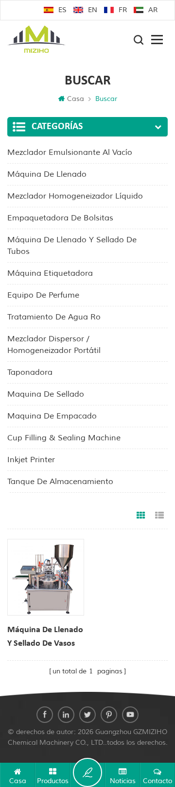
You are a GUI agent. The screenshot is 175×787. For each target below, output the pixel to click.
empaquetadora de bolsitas (60, 218)
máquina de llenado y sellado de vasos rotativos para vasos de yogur (45, 638)
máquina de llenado (47, 174)
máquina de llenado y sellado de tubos (72, 245)
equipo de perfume (43, 295)
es (62, 10)
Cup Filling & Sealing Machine (64, 438)
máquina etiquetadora (50, 273)
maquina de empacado (52, 416)
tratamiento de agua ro (54, 317)
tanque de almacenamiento (60, 481)
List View (159, 515)
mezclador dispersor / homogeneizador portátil (54, 344)
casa (75, 99)
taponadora (29, 372)
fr (123, 10)
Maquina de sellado (45, 394)
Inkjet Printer (31, 460)
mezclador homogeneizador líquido (75, 196)
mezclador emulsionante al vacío (69, 152)
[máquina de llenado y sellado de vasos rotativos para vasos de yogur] (45, 577)
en (92, 10)
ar (153, 10)
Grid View (141, 515)
